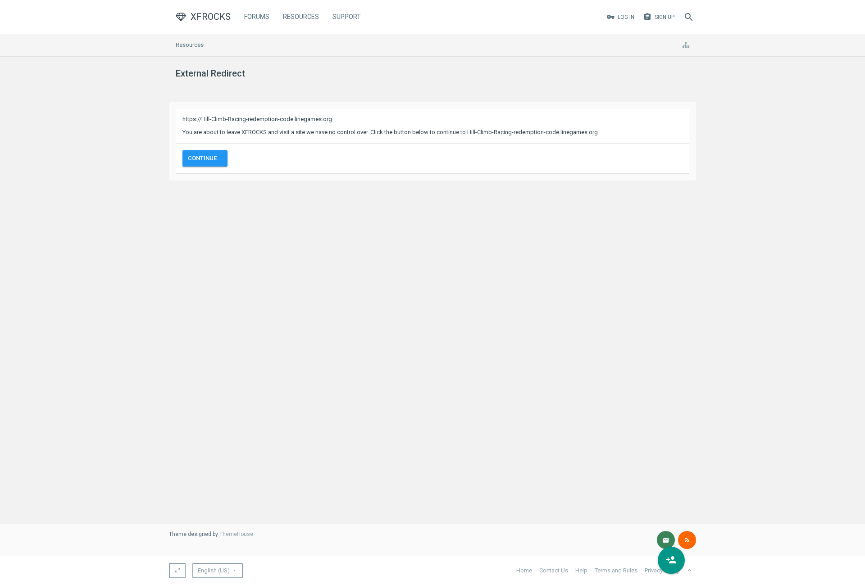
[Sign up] (671, 560)
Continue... (205, 158)
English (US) (214, 570)
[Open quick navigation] (685, 45)
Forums (256, 16)
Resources (301, 16)
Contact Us (553, 570)
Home (524, 570)
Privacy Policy (662, 570)
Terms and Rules (616, 570)
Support (346, 16)
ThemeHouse (236, 534)
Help (581, 570)
